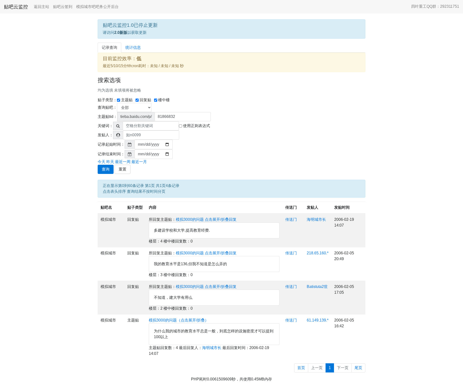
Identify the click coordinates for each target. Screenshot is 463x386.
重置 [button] (122, 169)
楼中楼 (164, 100)
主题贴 (127, 100)
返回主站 (41, 7)
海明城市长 (316, 219)
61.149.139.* (317, 320)
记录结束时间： (111, 154)
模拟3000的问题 (190, 219)
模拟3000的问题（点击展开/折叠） (179, 320)
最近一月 (139, 162)
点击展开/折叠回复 (221, 219)
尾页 (358, 368)
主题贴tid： (107, 116)
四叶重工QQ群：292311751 (435, 6)
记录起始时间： (111, 144)
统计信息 (133, 47)
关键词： (105, 126)
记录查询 (109, 47)
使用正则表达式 (196, 126)
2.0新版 (120, 32)
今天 (101, 162)
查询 (105, 169)
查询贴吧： (107, 107)
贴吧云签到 (62, 7)
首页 (301, 368)
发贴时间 (342, 207)
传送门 (291, 207)
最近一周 (122, 162)
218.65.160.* (317, 253)
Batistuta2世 (317, 287)
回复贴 (145, 100)
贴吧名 (106, 207)
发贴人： (105, 135)
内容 (153, 207)
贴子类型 (135, 207)
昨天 (110, 162)
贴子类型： (107, 100)
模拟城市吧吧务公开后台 (97, 7)
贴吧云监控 (16, 6)
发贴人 (312, 207)
